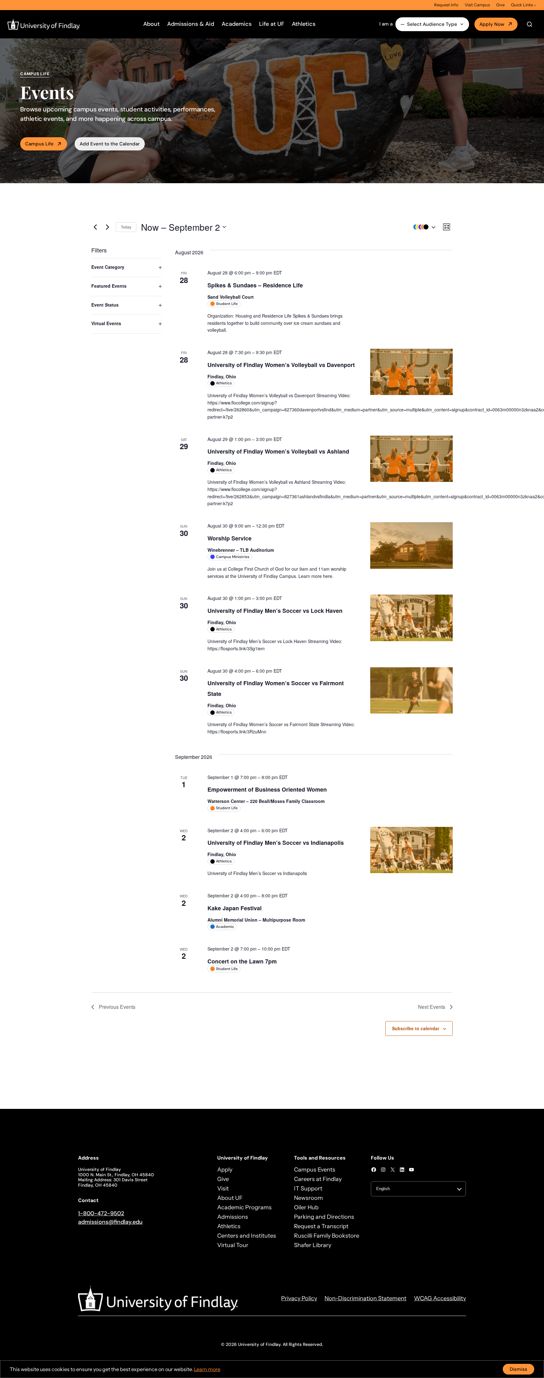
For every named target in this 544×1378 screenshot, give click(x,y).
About (151, 24)
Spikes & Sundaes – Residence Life (255, 285)
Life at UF (271, 24)
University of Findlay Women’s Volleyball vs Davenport (281, 365)
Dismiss (518, 1369)
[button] (422, 227)
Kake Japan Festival (234, 908)
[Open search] (529, 24)
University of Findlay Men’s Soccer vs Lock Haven (275, 611)
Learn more (207, 1369)
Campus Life (39, 144)
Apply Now (491, 24)
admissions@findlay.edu (110, 1222)
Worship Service (229, 538)
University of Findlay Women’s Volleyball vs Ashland (278, 451)
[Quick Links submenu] (535, 5)
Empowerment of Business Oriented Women (267, 789)
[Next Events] (107, 227)
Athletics (303, 24)
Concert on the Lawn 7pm (242, 961)
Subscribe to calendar (415, 1028)
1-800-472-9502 (101, 1213)
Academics (237, 24)
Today (126, 226)
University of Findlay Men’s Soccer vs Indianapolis (275, 843)
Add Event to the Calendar (110, 144)
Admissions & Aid (190, 24)
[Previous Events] (95, 227)
